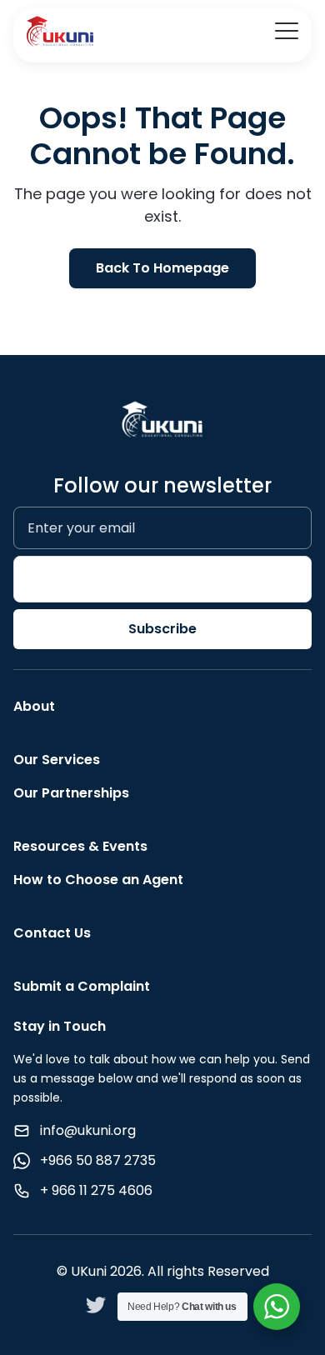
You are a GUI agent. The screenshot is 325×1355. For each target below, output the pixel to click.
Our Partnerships (71, 792)
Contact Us (52, 932)
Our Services (56, 759)
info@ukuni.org (88, 1130)
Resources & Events (80, 846)
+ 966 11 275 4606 (96, 1190)
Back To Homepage (162, 268)
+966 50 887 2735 (98, 1160)
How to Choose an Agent (98, 879)
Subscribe (162, 628)
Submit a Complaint (81, 986)
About (34, 706)
